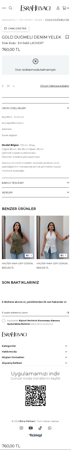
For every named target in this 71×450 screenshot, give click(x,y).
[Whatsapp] (50, 428)
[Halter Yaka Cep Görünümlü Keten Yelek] (18, 237)
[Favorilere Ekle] (67, 37)
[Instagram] (21, 428)
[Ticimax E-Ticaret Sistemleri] (35, 436)
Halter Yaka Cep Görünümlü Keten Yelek (18, 263)
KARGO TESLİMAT (13, 182)
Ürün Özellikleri (14, 108)
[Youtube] (31, 428)
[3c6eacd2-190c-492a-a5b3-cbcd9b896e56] (14, 334)
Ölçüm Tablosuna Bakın (54, 85)
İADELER (7, 192)
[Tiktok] (40, 428)
